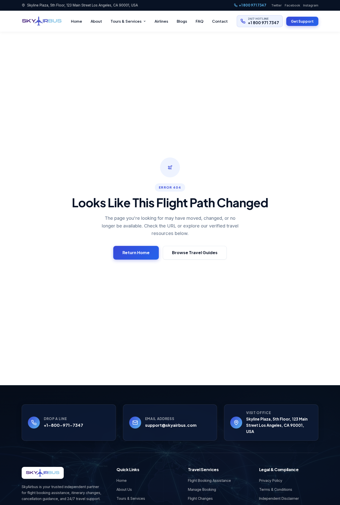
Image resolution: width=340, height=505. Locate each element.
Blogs (182, 21)
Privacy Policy (270, 480)
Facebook (292, 5)
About (96, 21)
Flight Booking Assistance (209, 480)
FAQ (200, 21)
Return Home (136, 252)
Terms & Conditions (275, 489)
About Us (124, 489)
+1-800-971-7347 (63, 425)
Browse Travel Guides (195, 252)
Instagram (310, 5)
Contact (220, 21)
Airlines (161, 21)
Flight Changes (200, 498)
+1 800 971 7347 (252, 5)
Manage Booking (202, 489)
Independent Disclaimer (279, 498)
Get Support (302, 21)
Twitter (276, 5)
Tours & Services (126, 21)
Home (76, 21)
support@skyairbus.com (171, 425)
